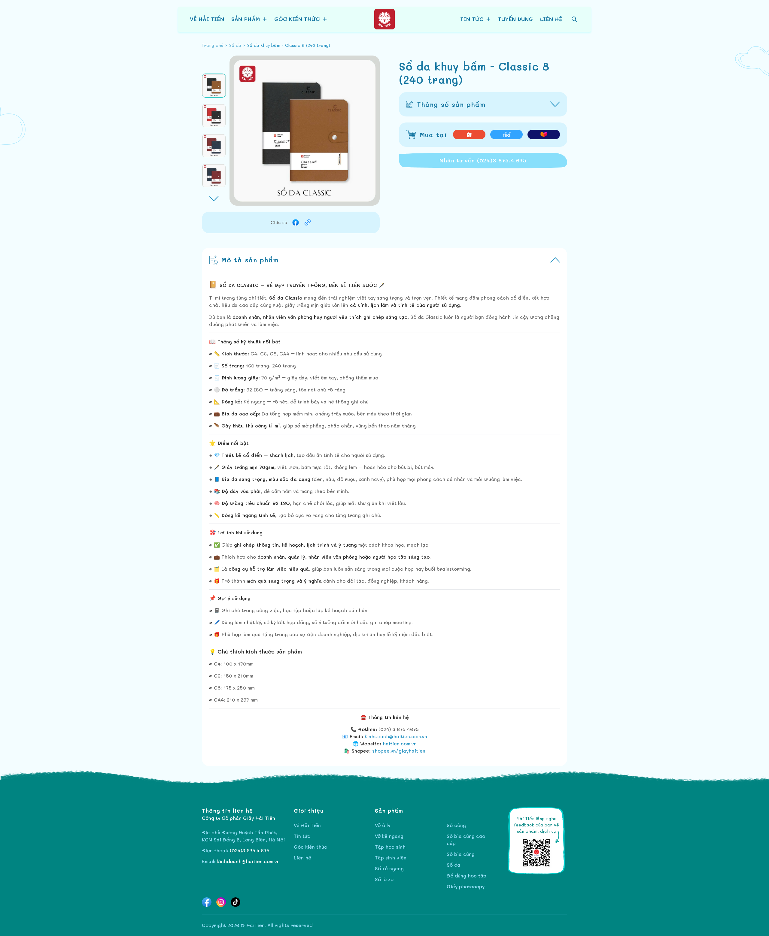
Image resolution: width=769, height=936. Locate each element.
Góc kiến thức (310, 847)
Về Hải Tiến (207, 19)
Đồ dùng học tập (466, 875)
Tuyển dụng (515, 19)
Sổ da (453, 865)
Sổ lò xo (384, 879)
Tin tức (302, 836)
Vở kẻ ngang (389, 836)
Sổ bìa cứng (461, 854)
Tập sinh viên (390, 857)
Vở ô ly (382, 825)
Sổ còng (456, 825)
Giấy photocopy (466, 886)
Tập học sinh (390, 847)
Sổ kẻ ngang (389, 868)
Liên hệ (551, 19)
